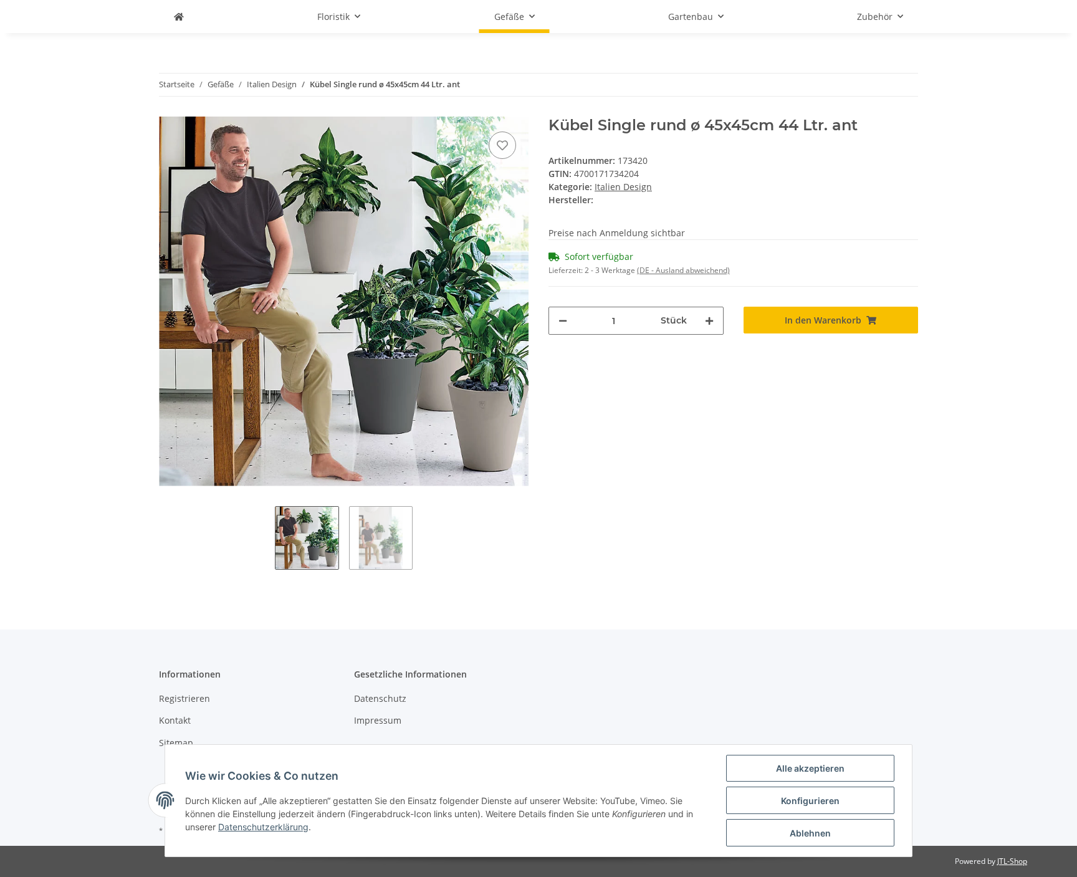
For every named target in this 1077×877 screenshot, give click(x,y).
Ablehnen (810, 833)
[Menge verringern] (563, 320)
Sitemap (176, 743)
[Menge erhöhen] (709, 320)
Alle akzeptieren (810, 768)
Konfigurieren (810, 800)
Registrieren (184, 698)
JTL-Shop (1012, 861)
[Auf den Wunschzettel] (502, 145)
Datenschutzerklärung (263, 827)
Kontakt (175, 720)
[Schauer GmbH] (179, 16)
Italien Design (623, 187)
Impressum (377, 720)
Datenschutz (380, 698)
